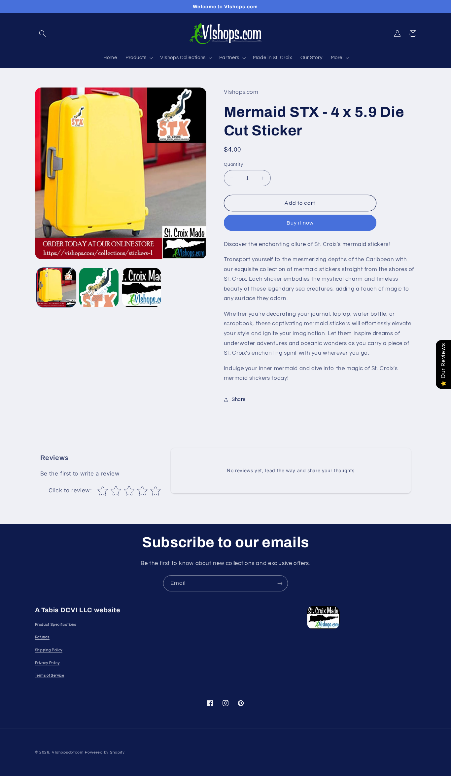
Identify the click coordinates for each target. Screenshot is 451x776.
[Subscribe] (280, 583)
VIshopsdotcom (68, 752)
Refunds (42, 637)
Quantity (233, 164)
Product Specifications (55, 624)
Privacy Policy (47, 663)
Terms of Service (49, 675)
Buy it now (300, 223)
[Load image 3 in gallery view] (141, 287)
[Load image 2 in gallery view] (99, 287)
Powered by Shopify (105, 752)
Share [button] (239, 399)
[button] (42, 33)
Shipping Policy (48, 650)
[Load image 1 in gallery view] (56, 287)
